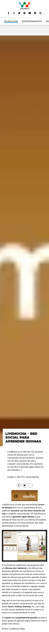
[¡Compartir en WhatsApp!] (30, 485)
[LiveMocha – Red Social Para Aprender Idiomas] (24, 241)
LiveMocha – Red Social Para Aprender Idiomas (23, 437)
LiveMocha (7, 505)
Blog (22, 629)
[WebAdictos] (25, 5)
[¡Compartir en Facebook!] (19, 485)
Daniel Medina (32, 477)
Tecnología (11, 21)
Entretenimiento (32, 21)
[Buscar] (40, 13)
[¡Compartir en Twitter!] (24, 485)
